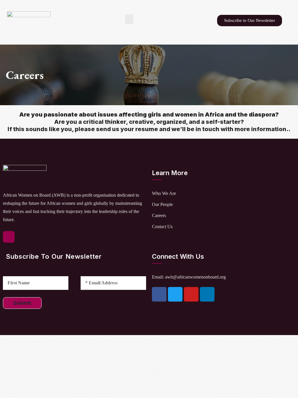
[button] (129, 19)
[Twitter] (175, 294)
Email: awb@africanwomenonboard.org (189, 276)
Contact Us (162, 226)
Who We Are (164, 193)
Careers (159, 215)
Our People (162, 204)
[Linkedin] (207, 294)
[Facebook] (159, 294)
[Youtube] (191, 294)
